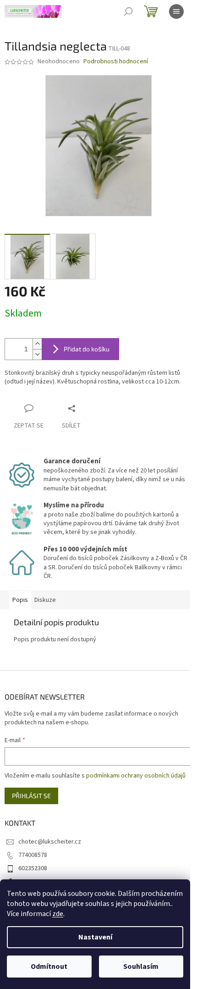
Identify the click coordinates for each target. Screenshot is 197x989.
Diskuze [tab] (45, 600)
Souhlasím (141, 966)
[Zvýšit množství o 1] (37, 344)
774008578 (32, 855)
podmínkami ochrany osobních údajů (136, 775)
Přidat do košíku (86, 349)
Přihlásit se (31, 796)
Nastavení (95, 937)
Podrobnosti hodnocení (115, 61)
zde (57, 914)
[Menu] (176, 11)
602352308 (32, 868)
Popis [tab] (20, 600)
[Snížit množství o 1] (37, 354)
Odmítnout (49, 966)
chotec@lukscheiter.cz (49, 841)
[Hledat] (128, 11)
